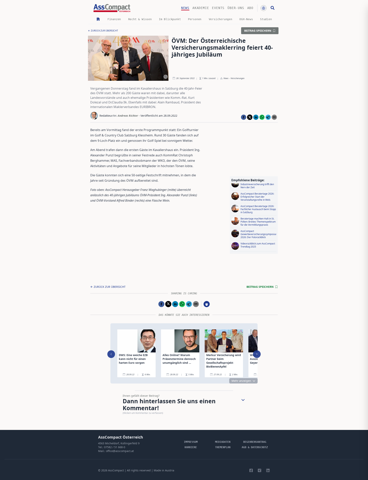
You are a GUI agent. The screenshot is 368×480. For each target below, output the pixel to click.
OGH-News (246, 19)
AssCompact (116, 470)
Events (218, 8)
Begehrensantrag (254, 441)
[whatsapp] (262, 117)
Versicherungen (220, 19)
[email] (274, 117)
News (185, 8)
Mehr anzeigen (241, 381)
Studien (266, 19)
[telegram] (268, 117)
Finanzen (114, 19)
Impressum (191, 441)
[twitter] (249, 117)
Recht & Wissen (140, 19)
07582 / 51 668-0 (114, 447)
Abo (250, 8)
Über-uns (236, 8)
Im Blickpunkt (170, 19)
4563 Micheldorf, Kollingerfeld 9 (119, 443)
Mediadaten (222, 441)
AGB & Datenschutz (255, 447)
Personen (194, 19)
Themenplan (222, 447)
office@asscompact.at (120, 451)
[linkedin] (256, 117)
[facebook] (243, 117)
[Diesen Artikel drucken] (207, 304)
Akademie (200, 8)
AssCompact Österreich (120, 437)
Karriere (191, 447)
